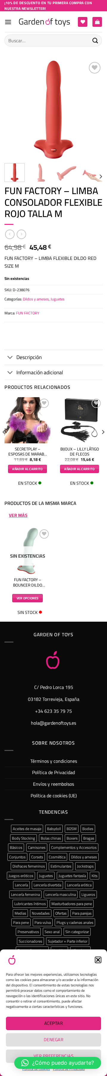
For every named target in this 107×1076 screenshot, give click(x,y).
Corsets (37, 856)
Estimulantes (61, 866)
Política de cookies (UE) (54, 795)
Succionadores (30, 941)
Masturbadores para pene (71, 903)
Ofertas (61, 913)
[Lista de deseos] (82, 22)
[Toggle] (10, 358)
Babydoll (54, 828)
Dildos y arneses (36, 298)
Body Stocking (23, 838)
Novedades (41, 913)
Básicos (16, 847)
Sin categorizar (77, 931)
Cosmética (57, 856)
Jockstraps (85, 866)
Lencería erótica (79, 884)
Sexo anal (52, 931)
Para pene (21, 922)
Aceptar (53, 1023)
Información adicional (39, 372)
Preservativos (28, 931)
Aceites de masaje (27, 828)
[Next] (93, 109)
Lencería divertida (47, 884)
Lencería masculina (60, 894)
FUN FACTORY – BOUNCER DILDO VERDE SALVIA (27, 582)
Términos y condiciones (53, 761)
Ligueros (88, 894)
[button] (98, 960)
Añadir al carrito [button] (27, 469)
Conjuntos (17, 856)
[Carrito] (97, 22)
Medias (20, 913)
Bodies (87, 828)
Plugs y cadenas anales (74, 922)
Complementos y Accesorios (74, 847)
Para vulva (42, 922)
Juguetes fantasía (72, 875)
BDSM (72, 828)
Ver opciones (28, 598)
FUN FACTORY (27, 312)
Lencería (21, 884)
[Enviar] (95, 40)
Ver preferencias (53, 1056)
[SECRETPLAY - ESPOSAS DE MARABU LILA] (27, 420)
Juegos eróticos (21, 875)
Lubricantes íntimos (30, 903)
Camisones (36, 847)
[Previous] (14, 109)
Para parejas (82, 913)
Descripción (29, 357)
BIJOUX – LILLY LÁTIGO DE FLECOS (79, 452)
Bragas (88, 838)
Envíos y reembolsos (53, 783)
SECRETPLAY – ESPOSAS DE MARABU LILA (27, 452)
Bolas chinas (51, 838)
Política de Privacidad (53, 772)
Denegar (53, 1039)
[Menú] (8, 22)
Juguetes (57, 298)
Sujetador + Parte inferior (67, 941)
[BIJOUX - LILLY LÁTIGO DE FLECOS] (79, 420)
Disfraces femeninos (28, 866)
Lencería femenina (25, 894)
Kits (94, 875)
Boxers (72, 838)
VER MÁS (18, 515)
